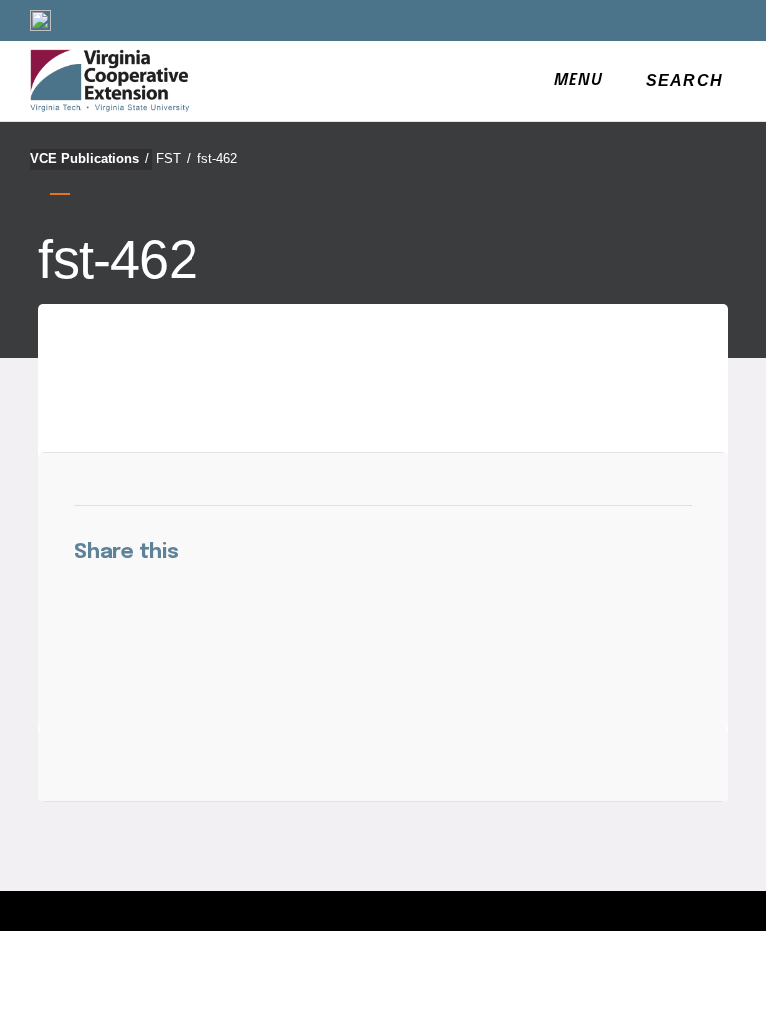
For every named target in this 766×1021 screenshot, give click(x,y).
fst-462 (217, 158)
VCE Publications (89, 158)
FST (173, 158)
